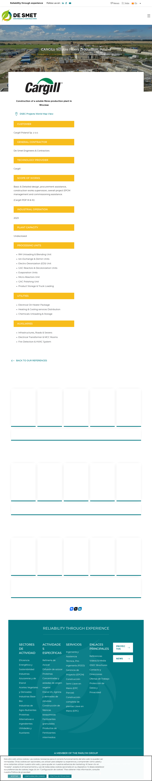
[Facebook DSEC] (66, 3)
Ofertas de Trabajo (99, 679)
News (116, 3)
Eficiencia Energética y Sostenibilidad (26, 665)
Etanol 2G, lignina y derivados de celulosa (52, 696)
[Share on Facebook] (71, 609)
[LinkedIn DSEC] (63, 3)
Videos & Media (98, 661)
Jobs (126, 3)
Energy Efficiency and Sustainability (76, 434)
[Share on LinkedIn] (80, 609)
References (43, 54)
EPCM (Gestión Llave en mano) (65, 54)
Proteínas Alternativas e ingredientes (26, 719)
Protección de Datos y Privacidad (97, 688)
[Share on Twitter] (76, 609)
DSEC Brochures (98, 665)
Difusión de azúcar (52, 669)
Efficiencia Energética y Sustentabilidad (94, 587)
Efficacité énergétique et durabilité (76, 508)
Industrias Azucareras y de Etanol (27, 678)
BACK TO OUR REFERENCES (31, 361)
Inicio (33, 54)
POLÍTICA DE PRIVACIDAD (60, 776)
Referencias (96, 656)
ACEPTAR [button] (14, 776)
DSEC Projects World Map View (36, 114)
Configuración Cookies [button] (35, 776)
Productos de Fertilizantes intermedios (50, 733)
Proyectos (120, 647)
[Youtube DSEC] (70, 3)
